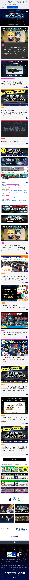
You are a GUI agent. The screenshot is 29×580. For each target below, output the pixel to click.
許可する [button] (12, 7)
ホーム (2, 559)
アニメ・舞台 (7, 561)
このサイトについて (4, 565)
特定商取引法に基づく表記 (18, 567)
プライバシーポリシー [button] (12, 4)
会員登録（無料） (20, 21)
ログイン (8, 21)
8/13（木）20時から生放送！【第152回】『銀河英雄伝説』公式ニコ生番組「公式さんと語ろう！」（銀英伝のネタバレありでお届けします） (14, 192)
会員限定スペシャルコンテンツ (12, 563)
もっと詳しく (24, 57)
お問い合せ (15, 569)
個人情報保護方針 (12, 565)
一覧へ (26, 182)
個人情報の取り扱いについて (22, 565)
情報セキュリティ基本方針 (7, 567)
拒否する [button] (3, 7)
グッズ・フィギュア (15, 561)
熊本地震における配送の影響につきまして (9, 197)
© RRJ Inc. (14, 577)
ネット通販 (21, 563)
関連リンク (14, 536)
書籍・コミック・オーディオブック (20, 559)
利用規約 (26, 567)
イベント (21, 561)
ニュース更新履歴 (8, 559)
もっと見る (14, 459)
